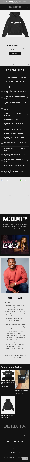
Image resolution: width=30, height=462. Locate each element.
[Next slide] (19, 64)
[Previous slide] (10, 64)
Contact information (20, 460)
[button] (2, 7)
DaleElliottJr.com (12, 457)
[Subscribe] (24, 435)
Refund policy (10, 460)
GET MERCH (15, 53)
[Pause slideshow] (28, 64)
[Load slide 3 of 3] (17, 64)
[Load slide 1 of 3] (13, 64)
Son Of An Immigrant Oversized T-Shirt (7, 383)
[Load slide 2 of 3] (15, 64)
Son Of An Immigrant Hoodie (7, 415)
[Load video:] (15, 244)
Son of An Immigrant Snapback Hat (21, 391)
